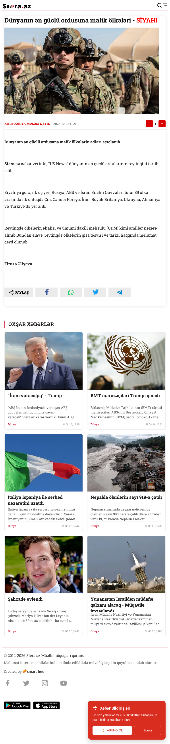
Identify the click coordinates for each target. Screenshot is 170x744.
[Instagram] (45, 683)
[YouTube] (63, 683)
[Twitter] (26, 683)
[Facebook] (8, 683)
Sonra (147, 730)
